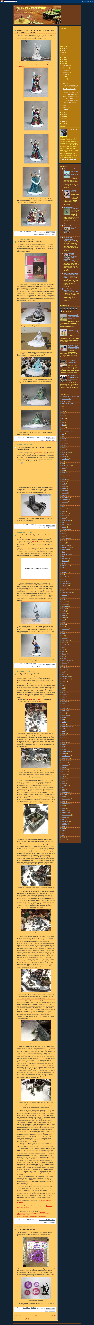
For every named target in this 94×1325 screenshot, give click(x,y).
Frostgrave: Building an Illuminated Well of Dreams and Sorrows (73, 347)
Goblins (64, 599)
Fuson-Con (64, 577)
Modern (64, 658)
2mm (63, 422)
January (65, 109)
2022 (63, 50)
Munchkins (64, 663)
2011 (63, 121)
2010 (63, 123)
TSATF (63, 790)
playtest (64, 713)
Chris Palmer (73, 129)
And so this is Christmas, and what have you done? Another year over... (71, 276)
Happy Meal (65, 606)
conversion (45, 666)
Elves (46, 1311)
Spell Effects (65, 765)
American (64, 443)
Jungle (63, 631)
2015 (63, 112)
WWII (63, 835)
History (63, 615)
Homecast (64, 617)
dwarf (63, 522)
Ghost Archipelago (66, 592)
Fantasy (64, 543)
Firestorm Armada (66, 554)
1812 (63, 416)
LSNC (63, 649)
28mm (63, 420)
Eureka (63, 536)
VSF (63, 805)
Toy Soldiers (65, 785)
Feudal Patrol (65, 549)
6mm (63, 429)
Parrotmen (64, 694)
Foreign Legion (65, 565)
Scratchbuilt (47, 528)
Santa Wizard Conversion (38, 541)
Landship (64, 642)
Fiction (63, 552)
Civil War (64, 488)
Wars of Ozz (65, 821)
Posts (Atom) (25, 1318)
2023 (63, 48)
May (64, 81)
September (66, 72)
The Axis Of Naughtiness (71, 273)
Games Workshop (66, 583)
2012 (63, 119)
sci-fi (42, 528)
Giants (63, 597)
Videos (63, 801)
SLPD (63, 749)
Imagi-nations (65, 629)
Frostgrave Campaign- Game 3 (28, 674)
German (64, 588)
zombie (63, 837)
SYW (63, 776)
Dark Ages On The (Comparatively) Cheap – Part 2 (71, 292)
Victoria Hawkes (66, 799)
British (63, 470)
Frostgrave (47, 234)
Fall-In (63, 540)
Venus (63, 796)
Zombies (64, 840)
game (63, 579)
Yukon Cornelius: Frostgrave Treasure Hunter (33, 535)
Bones (63, 468)
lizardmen (64, 647)
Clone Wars (65, 490)
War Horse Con (66, 812)
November (66, 68)
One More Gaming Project (31, 7)
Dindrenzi (64, 508)
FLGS (63, 563)
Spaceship (64, 762)
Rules (63, 731)
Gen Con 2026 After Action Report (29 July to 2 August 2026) (74, 174)
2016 (63, 63)
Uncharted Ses (65, 794)
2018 (63, 59)
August (65, 74)
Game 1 (31, 699)
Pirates (63, 703)
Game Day (64, 581)
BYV (63, 477)
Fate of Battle (65, 545)
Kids (63, 635)
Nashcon (64, 669)
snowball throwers (66, 751)
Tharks (63, 783)
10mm (63, 413)
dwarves (64, 527)
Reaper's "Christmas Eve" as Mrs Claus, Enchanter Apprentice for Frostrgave (35, 31)
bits (63, 461)
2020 (63, 55)
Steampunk (65, 771)
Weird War (64, 824)
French (63, 570)
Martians (64, 654)
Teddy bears (65, 778)
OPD (63, 685)
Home (35, 1315)
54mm (63, 427)
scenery (64, 737)
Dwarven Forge (66, 524)
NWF (63, 683)
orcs (63, 688)
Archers (64, 447)
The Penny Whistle (69, 225)
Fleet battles (65, 558)
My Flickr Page (66, 401)
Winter (63, 828)
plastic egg (64, 706)
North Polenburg (66, 679)
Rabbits (64, 722)
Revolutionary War (66, 726)
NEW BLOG (74, 191)
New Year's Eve (66, 676)
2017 (63, 61)
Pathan (63, 697)
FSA (63, 574)
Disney (63, 511)
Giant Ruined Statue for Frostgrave (30, 242)
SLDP (63, 747)
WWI (63, 833)
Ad (62, 436)
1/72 (63, 411)
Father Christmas (66, 547)
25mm (63, 418)
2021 (63, 53)
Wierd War (64, 826)
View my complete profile (69, 159)
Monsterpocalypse (66, 660)
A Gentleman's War (67, 431)
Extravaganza (65, 538)
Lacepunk (64, 638)
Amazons (64, 440)
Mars (63, 651)
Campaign (45, 1222)
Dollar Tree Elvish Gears (26, 1229)
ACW (63, 434)
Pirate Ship (64, 701)
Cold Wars (64, 495)
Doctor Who (65, 513)
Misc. (63, 656)
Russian (64, 733)
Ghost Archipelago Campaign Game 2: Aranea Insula (75, 257)
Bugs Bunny (65, 474)
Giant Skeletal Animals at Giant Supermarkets (72, 362)
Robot (63, 728)
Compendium (65, 499)
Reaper (53, 234)
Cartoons (64, 481)
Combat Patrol (65, 497)
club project (65, 493)
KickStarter (65, 633)
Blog (63, 463)
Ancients (64, 445)
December (66, 65)
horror (63, 620)
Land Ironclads (65, 640)
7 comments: (42, 1220)
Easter (63, 531)
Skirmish (64, 744)
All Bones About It (69, 207)
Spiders (64, 767)
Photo (63, 699)
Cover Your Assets (73, 228)
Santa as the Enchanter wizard (25, 64)
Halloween (64, 604)
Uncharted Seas (66, 792)
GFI (63, 590)
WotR (63, 830)
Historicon (64, 613)
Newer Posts (17, 1315)
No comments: (42, 1308)
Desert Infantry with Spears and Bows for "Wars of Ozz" (73, 316)
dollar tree (64, 515)
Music (63, 665)
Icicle (63, 626)
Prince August (65, 715)
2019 (63, 57)
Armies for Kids (66, 452)
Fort (63, 567)
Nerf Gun (64, 674)
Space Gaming (65, 758)
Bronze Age (65, 472)
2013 (63, 117)
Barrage (64, 456)
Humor (63, 622)
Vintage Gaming (66, 803)
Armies (63, 450)
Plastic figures (65, 710)
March (65, 105)
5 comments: (42, 232)
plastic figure (65, 708)
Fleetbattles (65, 561)
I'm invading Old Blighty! (70, 240)
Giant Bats (64, 595)
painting (64, 692)
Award (63, 454)
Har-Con (64, 608)
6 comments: (42, 525)
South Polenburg (66, 756)
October (65, 70)
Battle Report (65, 459)
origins (63, 690)
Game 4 (41, 701)
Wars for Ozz (65, 819)
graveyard (64, 601)
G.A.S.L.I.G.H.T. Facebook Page (70, 396)
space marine (65, 760)
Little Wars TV (65, 644)
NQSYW (64, 681)
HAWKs (64, 611)
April (64, 83)
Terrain (53, 440)
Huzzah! (64, 624)
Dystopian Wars (66, 529)
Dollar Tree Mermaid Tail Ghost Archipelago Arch (74, 332)
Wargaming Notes (69, 253)
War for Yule (65, 810)
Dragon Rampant (66, 520)
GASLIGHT (65, 586)
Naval (63, 672)
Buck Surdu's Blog (66, 399)
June (64, 79)
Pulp (63, 719)
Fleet (63, 556)
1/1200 (63, 409)
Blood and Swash (66, 465)
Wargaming (65, 817)
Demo (63, 506)
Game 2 (38, 699)
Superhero (64, 774)
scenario (64, 735)
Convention (65, 502)
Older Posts (53, 1315)
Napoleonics (65, 667)
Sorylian (64, 753)
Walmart (64, 808)
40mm (63, 425)
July (64, 76)
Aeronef (64, 438)
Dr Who (64, 518)
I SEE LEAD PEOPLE (70, 190)
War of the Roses (66, 815)
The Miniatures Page (40, 452)
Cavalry (64, 484)
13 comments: (42, 438)
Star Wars (64, 769)
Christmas (41, 234)
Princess (64, 717)
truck (63, 787)
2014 (63, 114)
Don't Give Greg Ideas (70, 289)
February (65, 107)
